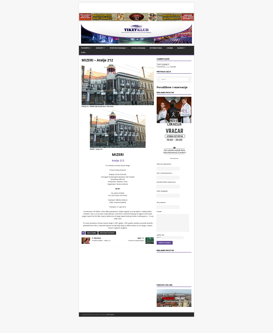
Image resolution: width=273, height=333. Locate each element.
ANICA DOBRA (91, 233)
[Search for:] (174, 79)
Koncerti (99, 48)
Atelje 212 (117, 160)
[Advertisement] (136, 7)
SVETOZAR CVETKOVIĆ (107, 233)
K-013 (83, 52)
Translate (173, 67)
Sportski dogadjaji (117, 48)
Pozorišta (85, 48)
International (156, 48)
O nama (170, 48)
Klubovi (180, 48)
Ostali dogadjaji (138, 48)
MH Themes (110, 315)
